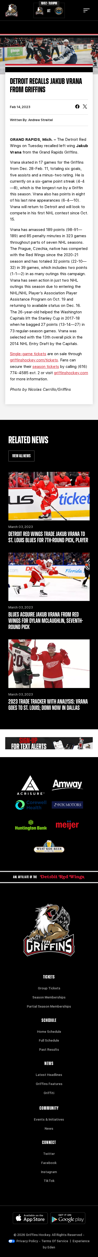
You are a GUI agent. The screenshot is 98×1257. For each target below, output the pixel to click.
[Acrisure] (31, 785)
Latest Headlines (49, 1075)
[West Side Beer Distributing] (49, 846)
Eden (51, 1247)
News (49, 1128)
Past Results (49, 1049)
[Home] (11, 10)
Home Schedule (49, 1032)
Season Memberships (49, 997)
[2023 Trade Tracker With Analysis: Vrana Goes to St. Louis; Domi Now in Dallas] (49, 663)
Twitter (49, 1154)
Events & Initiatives (49, 1119)
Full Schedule (49, 1040)
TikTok (49, 1181)
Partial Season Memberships (49, 1006)
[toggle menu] (86, 10)
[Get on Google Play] (67, 1218)
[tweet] (85, 107)
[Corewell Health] (31, 805)
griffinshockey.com (71, 373)
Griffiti (49, 1093)
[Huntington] (31, 825)
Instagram (49, 1172)
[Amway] (67, 785)
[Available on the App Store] (30, 1218)
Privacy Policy (27, 1241)
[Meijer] (67, 825)
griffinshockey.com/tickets (34, 360)
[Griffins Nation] (49, 743)
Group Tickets (49, 988)
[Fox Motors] (67, 805)
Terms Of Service (54, 1241)
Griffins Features (49, 1084)
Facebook (49, 1163)
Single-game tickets (28, 354)
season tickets (45, 366)
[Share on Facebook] (77, 107)
